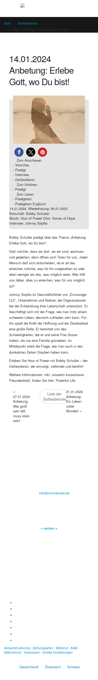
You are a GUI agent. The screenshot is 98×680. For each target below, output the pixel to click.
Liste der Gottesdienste (54, 396)
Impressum (32, 652)
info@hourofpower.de (54, 493)
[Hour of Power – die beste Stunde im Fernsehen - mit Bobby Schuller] (49, 8)
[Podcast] (15, 634)
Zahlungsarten (43, 648)
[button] (19, 152)
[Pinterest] (15, 627)
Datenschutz (12, 652)
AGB (74, 648)
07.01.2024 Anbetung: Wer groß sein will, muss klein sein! (21, 406)
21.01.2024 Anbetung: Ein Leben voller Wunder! (74, 401)
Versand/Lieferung (17, 648)
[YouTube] (15, 615)
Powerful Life (65, 380)
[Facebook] (15, 602)
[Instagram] (15, 621)
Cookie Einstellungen (57, 652)
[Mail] (15, 640)
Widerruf (62, 648)
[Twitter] (15, 609)
